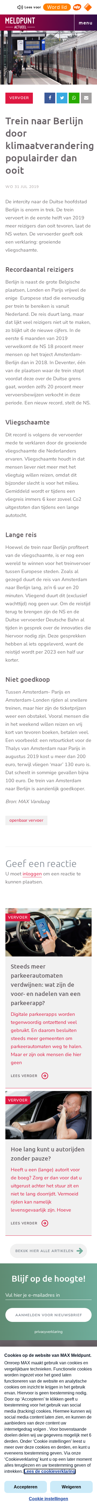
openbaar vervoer (26, 820)
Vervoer (21, 97)
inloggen (32, 874)
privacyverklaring (48, 1331)
